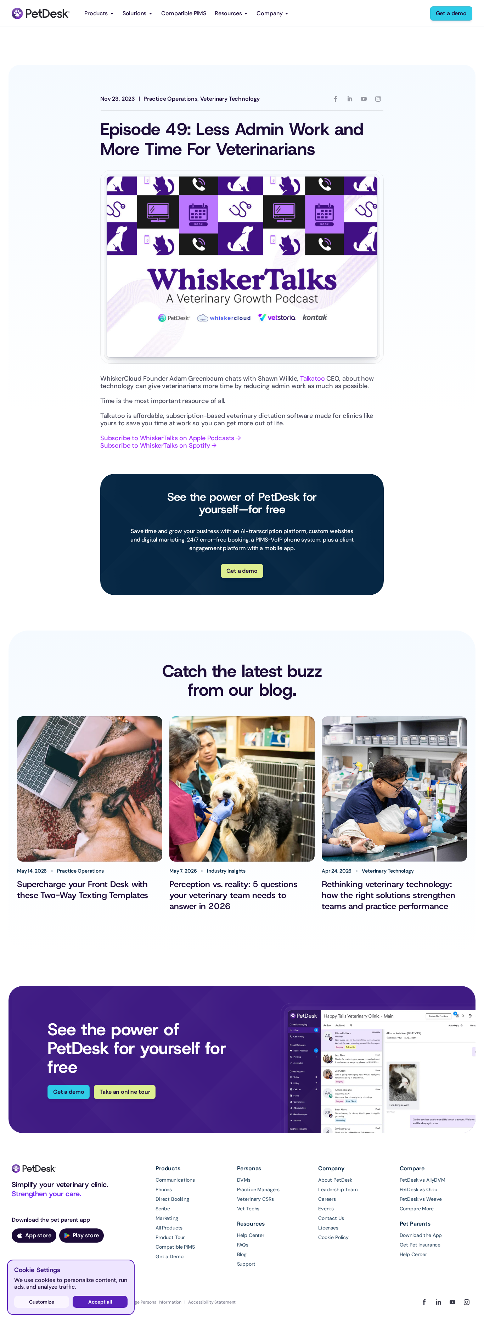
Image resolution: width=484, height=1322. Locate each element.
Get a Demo (170, 1256)
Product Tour (170, 1237)
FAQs (242, 1245)
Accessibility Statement (212, 1302)
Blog (242, 1254)
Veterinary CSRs (255, 1199)
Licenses (328, 1228)
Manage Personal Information (152, 1302)
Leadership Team (338, 1189)
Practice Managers (258, 1189)
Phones (164, 1189)
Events (326, 1208)
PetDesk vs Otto (418, 1189)
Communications (175, 1180)
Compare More (417, 1208)
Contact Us (331, 1218)
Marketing (167, 1218)
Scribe (163, 1208)
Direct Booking (172, 1199)
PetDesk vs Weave (421, 1199)
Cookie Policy (333, 1237)
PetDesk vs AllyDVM (422, 1180)
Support (246, 1264)
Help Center (250, 1235)
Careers (327, 1199)
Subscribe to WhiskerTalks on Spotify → (158, 445)
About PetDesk (335, 1180)
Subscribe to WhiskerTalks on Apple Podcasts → (170, 438)
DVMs (244, 1180)
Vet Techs (248, 1208)
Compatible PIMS (183, 13)
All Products (169, 1228)
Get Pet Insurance (420, 1245)
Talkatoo (312, 378)
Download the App (421, 1235)
